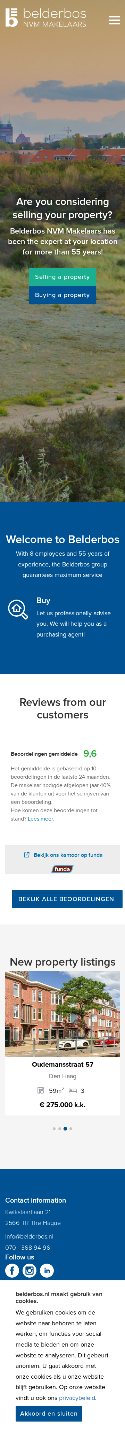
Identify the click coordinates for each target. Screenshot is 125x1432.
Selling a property (62, 277)
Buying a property (62, 295)
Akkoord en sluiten (49, 1413)
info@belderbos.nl (29, 1236)
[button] (54, 1128)
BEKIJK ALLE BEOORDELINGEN (67, 899)
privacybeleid (77, 1398)
